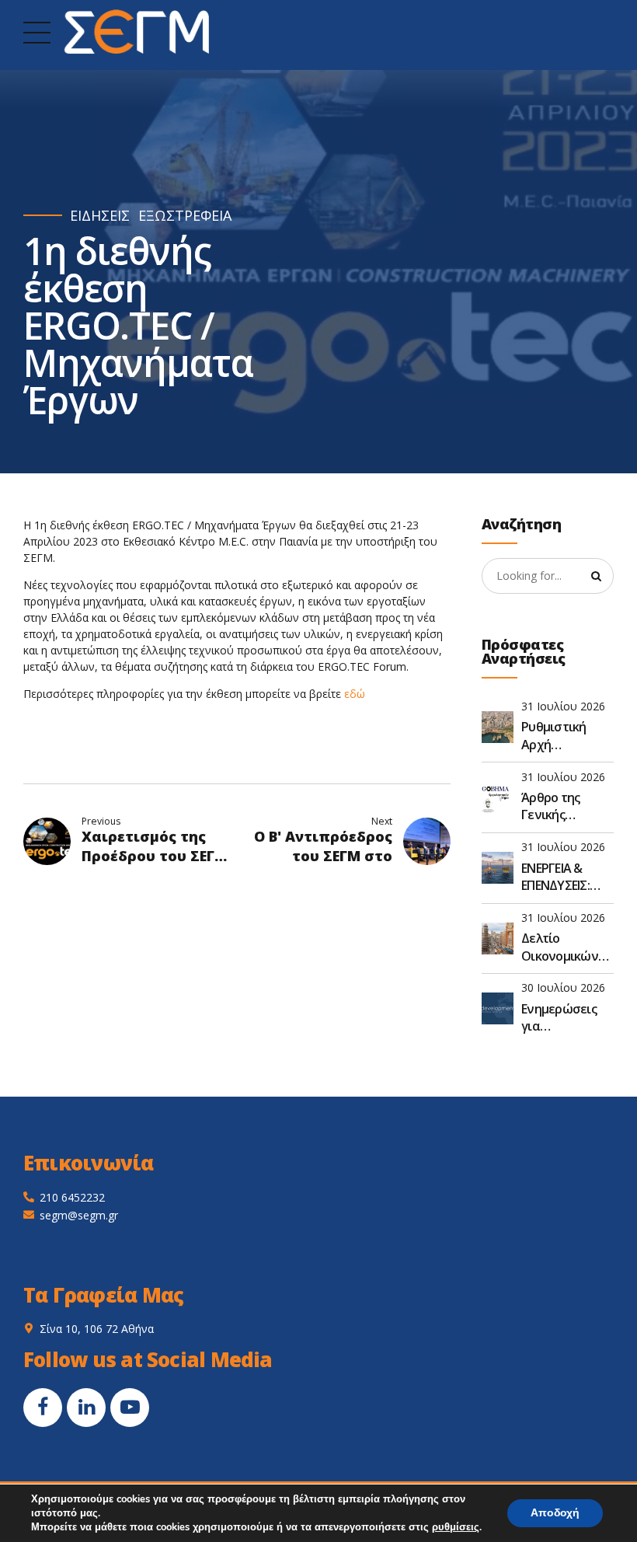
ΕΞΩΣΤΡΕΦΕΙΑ (184, 216)
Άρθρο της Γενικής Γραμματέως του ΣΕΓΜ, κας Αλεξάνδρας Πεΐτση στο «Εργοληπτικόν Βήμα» (564, 806)
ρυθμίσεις (455, 1527)
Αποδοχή (555, 1512)
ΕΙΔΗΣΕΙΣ (100, 216)
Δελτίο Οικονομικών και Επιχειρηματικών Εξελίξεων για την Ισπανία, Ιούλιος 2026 (567, 947)
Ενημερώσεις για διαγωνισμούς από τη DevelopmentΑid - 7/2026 (567, 1017)
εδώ (354, 693)
